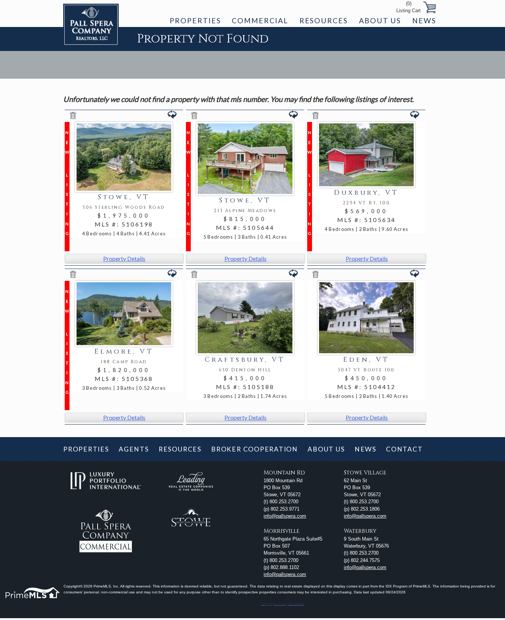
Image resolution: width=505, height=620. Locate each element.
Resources (323, 20)
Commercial (260, 20)
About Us (380, 20)
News (424, 20)
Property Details (124, 258)
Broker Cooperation (254, 449)
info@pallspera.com (285, 516)
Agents (134, 449)
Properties (195, 20)
